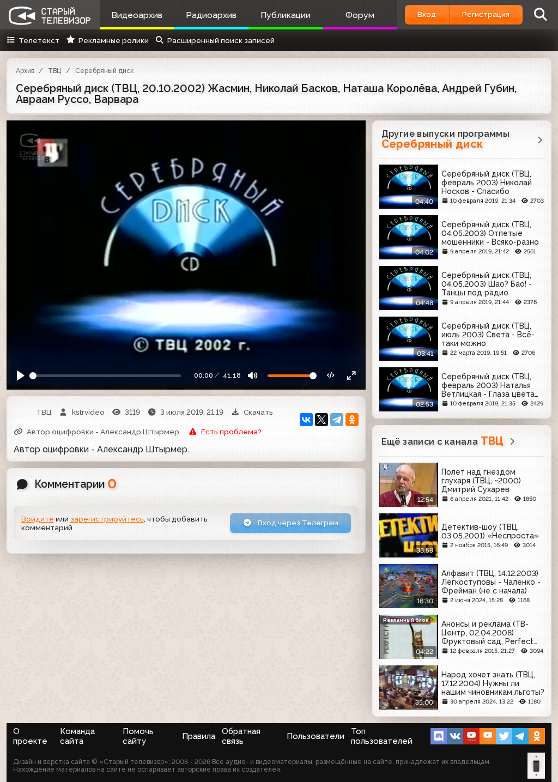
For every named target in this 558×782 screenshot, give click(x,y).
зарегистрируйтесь (107, 518)
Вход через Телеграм (297, 522)
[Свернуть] (351, 376)
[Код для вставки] (331, 376)
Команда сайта (77, 736)
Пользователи (315, 736)
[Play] (20, 376)
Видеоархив (136, 15)
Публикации (285, 15)
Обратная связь (241, 736)
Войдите (37, 518)
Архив (25, 71)
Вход (426, 14)
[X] (321, 419)
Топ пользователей (382, 736)
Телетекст (39, 40)
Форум (359, 15)
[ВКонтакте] (306, 419)
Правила (198, 736)
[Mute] (253, 376)
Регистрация (486, 14)
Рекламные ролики (113, 40)
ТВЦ (54, 71)
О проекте (30, 736)
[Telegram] (336, 419)
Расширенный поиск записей (221, 40)
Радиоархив (211, 15)
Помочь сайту (138, 736)
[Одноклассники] (352, 419)
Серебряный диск (104, 71)
